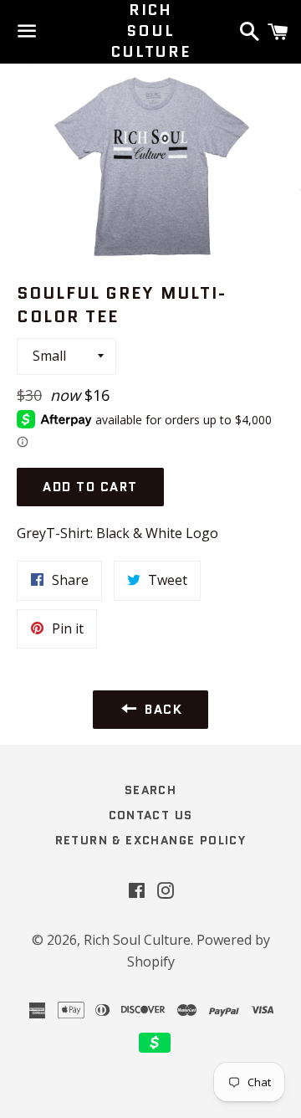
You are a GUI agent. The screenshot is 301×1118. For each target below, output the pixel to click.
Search (150, 790)
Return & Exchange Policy (151, 840)
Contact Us (151, 815)
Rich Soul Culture (150, 31)
